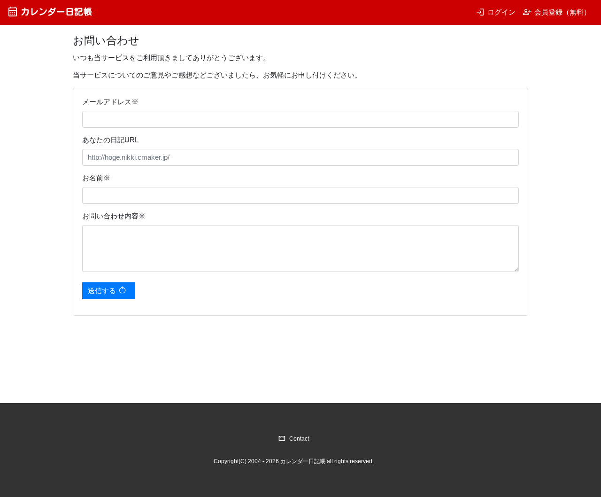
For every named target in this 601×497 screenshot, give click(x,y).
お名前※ (96, 178)
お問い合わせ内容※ (114, 216)
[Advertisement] (244, 347)
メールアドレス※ (110, 102)
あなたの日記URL (110, 140)
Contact (293, 438)
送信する (107, 290)
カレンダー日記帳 (49, 11)
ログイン (496, 12)
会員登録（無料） (557, 12)
